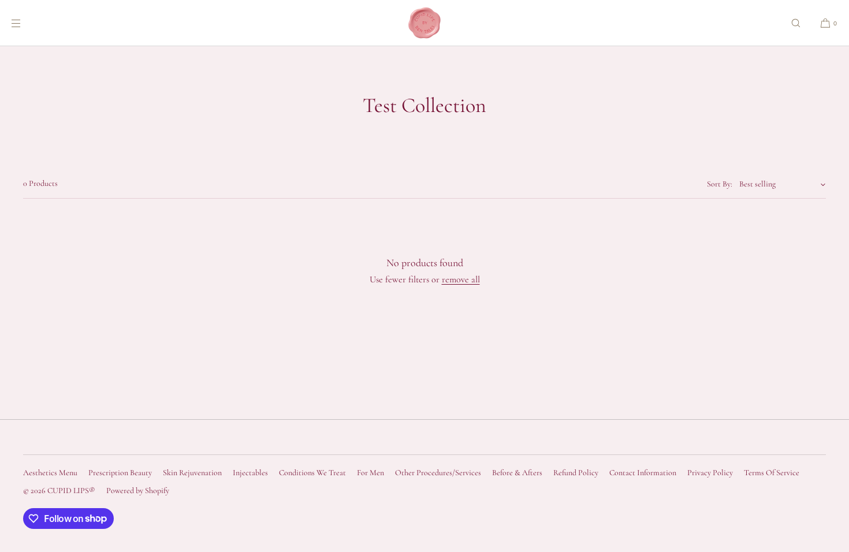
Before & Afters (517, 473)
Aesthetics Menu (50, 473)
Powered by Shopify (137, 490)
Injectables (250, 473)
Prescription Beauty (120, 473)
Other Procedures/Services (438, 473)
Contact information (642, 473)
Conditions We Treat (312, 473)
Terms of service (771, 473)
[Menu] (25, 23)
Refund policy (575, 473)
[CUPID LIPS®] (424, 23)
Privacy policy (710, 473)
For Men (370, 473)
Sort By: (719, 184)
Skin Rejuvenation (192, 473)
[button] (796, 23)
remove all (461, 279)
